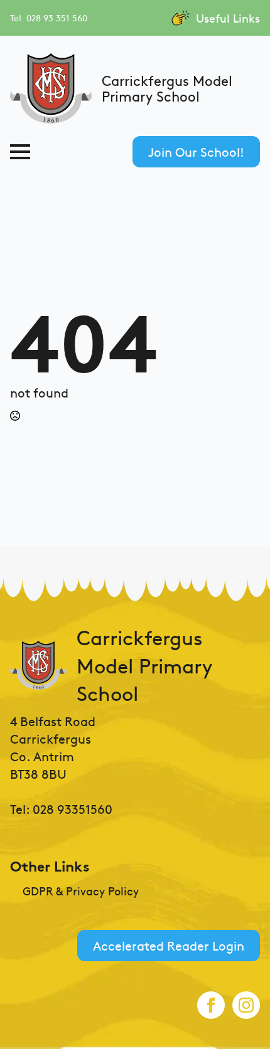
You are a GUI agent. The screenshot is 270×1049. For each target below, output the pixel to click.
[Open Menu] (20, 152)
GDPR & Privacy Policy (81, 891)
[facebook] (211, 1005)
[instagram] (246, 1005)
